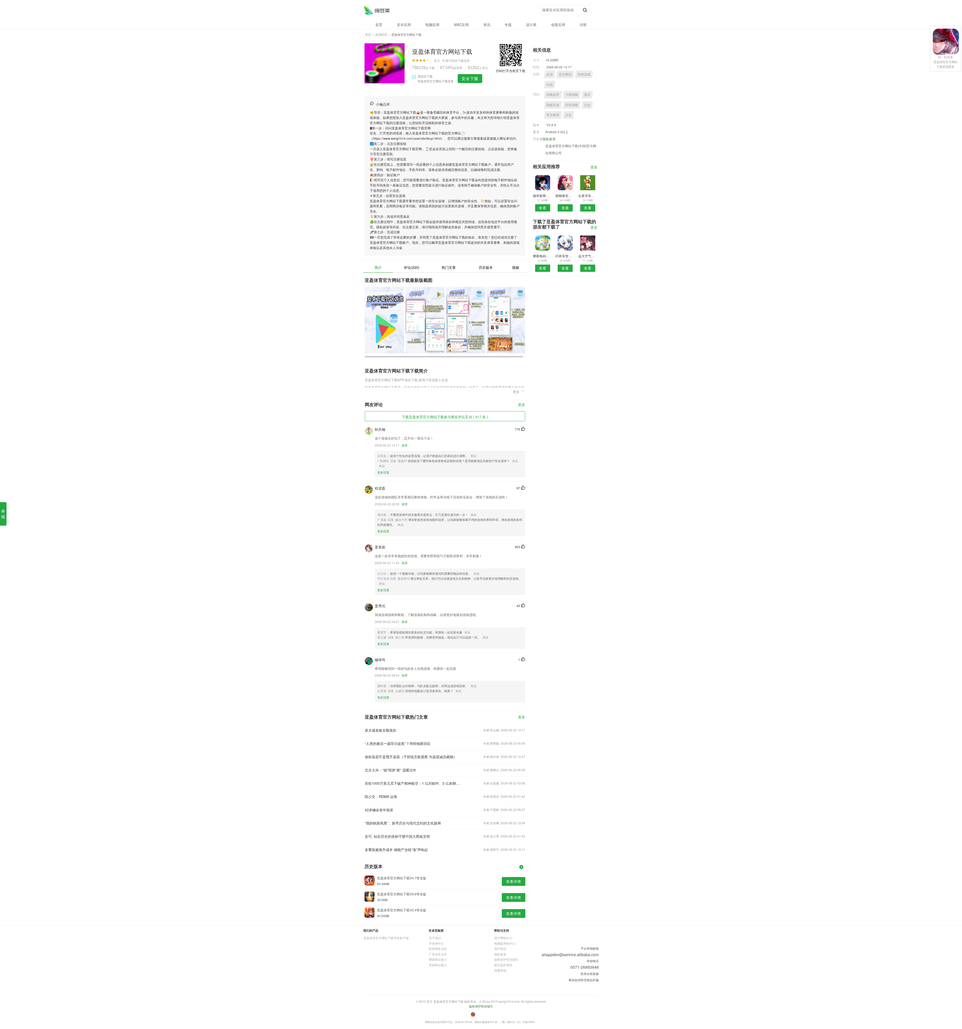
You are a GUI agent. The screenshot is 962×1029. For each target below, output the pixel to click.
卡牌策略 (571, 94)
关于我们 (435, 938)
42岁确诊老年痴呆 (379, 809)
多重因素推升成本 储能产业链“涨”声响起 (396, 849)
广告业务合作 (438, 954)
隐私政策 (549, 138)
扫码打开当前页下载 (510, 70)
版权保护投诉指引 (506, 959)
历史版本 (486, 267)
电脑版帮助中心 (504, 943)
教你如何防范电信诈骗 (584, 980)
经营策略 (571, 104)
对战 (549, 84)
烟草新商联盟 (542, 195)
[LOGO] (377, 10)
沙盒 (587, 104)
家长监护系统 (503, 965)
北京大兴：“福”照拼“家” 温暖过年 (390, 769)
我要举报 (500, 970)
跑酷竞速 (552, 104)
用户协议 (500, 948)
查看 (542, 207)
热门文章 (449, 267)
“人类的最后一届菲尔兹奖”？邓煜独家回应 (397, 743)
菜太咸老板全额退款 (380, 730)
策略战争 (552, 94)
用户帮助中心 (503, 938)
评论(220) (411, 267)
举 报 (3, 513)
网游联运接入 (438, 959)
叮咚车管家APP (565, 256)
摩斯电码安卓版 (542, 256)
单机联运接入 (438, 965)
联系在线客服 (590, 973)
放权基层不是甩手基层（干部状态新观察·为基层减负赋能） (411, 756)
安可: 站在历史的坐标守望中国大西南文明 (397, 836)
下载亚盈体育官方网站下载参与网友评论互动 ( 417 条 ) (445, 416)
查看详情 (513, 881)
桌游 (549, 74)
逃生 (587, 94)
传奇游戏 (583, 74)
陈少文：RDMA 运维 (381, 796)
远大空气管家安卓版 (587, 256)
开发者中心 (436, 943)
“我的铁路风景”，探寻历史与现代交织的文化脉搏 (403, 823)
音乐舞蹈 (565, 74)
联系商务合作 (438, 948)
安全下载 (469, 78)
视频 (515, 267)
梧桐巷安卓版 (565, 195)
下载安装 (464, 60)
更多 (521, 405)
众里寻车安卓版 (587, 195)
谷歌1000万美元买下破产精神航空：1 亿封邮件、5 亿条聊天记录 (413, 783)
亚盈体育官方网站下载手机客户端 (386, 938)
